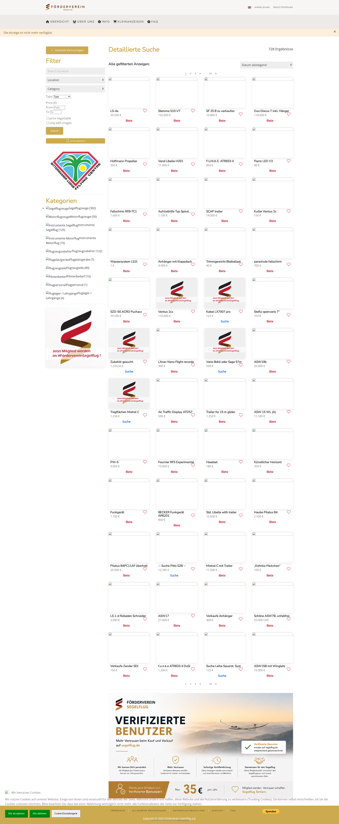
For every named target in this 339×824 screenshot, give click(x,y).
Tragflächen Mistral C (124, 412)
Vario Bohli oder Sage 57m (224, 362)
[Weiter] (216, 74)
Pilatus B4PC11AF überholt (128, 566)
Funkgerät (117, 512)
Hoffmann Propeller (123, 161)
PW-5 (114, 462)
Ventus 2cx (165, 312)
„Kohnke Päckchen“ (267, 566)
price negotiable (60, 118)
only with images (60, 123)
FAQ (154, 22)
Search (54, 130)
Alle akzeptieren (16, 813)
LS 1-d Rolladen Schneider (128, 616)
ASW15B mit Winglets (269, 666)
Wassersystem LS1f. (124, 262)
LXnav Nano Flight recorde (176, 362)
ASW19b (260, 362)
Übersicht (59, 22)
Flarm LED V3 (263, 161)
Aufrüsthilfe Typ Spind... (174, 211)
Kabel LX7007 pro (218, 312)
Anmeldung (262, 7)
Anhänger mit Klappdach (175, 262)
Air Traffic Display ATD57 (175, 412)
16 (210, 73)
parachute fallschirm (268, 262)
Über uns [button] (85, 22)
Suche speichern (77, 140)
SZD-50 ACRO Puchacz (126, 312)
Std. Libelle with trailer (221, 512)
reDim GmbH (182, 820)
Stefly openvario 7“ (267, 312)
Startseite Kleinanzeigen (69, 50)
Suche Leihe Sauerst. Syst (223, 666)
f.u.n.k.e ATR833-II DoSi (174, 666)
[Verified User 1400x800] (201, 745)
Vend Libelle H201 (170, 161)
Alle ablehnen (39, 813)
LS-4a (114, 111)
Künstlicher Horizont (268, 462)
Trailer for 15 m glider (220, 412)
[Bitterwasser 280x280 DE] (75, 170)
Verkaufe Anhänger (219, 616)
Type (49, 96)
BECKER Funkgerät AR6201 (171, 514)
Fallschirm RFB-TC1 (123, 211)
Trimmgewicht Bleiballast (223, 262)
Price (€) (51, 103)
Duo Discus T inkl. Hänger (271, 111)
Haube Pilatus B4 (266, 512)
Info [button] (106, 22)
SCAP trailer (214, 211)
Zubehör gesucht (121, 362)
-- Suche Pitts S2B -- (172, 566)
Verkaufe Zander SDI (124, 666)
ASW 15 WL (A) (265, 412)
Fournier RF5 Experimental (176, 462)
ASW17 (163, 616)
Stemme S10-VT (169, 111)
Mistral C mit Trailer (219, 566)
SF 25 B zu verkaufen (220, 111)
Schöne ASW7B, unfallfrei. (272, 616)
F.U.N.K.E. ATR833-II (220, 161)
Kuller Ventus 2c (265, 211)
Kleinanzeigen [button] (131, 22)
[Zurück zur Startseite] (67, 7)
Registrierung (283, 7)
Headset (212, 462)
